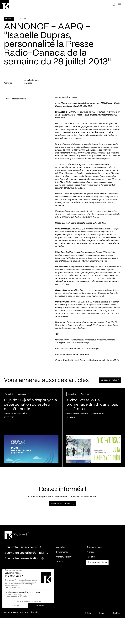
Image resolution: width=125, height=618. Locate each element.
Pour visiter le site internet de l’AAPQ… (72, 354)
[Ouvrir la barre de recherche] (113, 4)
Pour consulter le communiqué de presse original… (78, 349)
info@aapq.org (81, 343)
